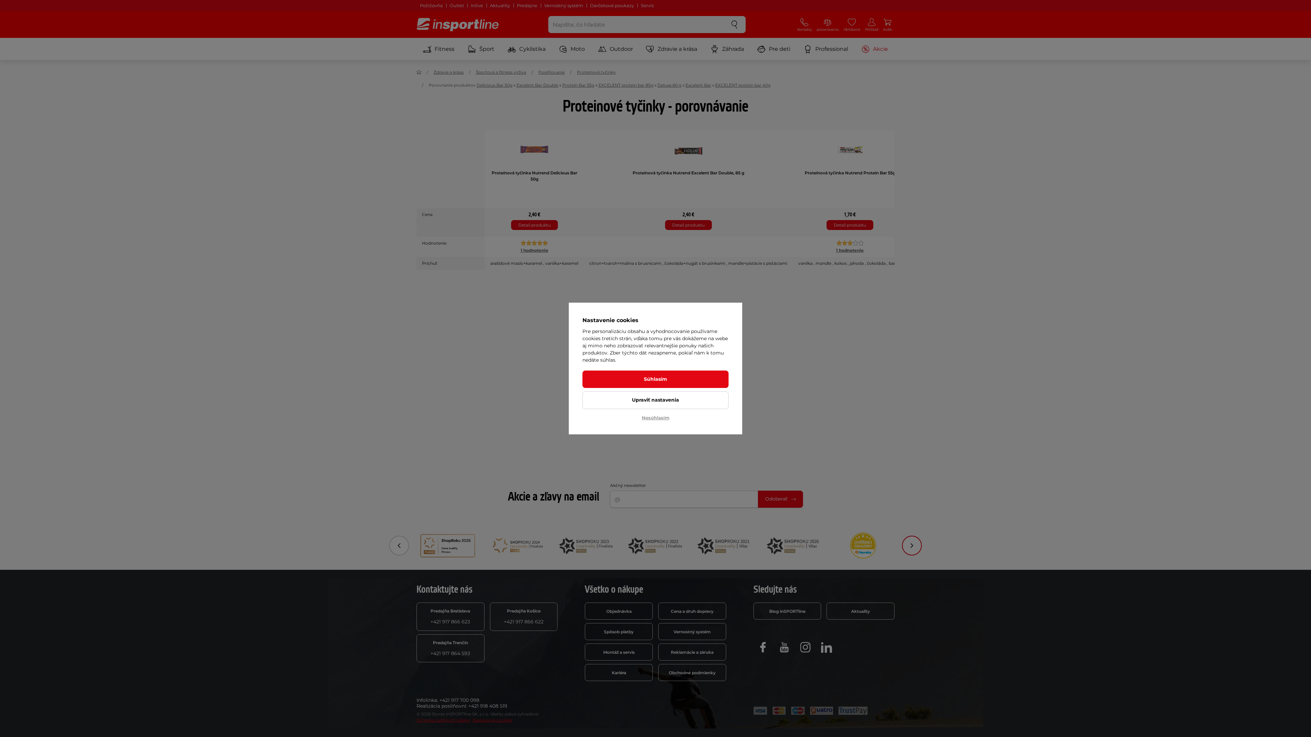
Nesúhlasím (655, 417)
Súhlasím (655, 379)
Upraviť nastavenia (655, 400)
